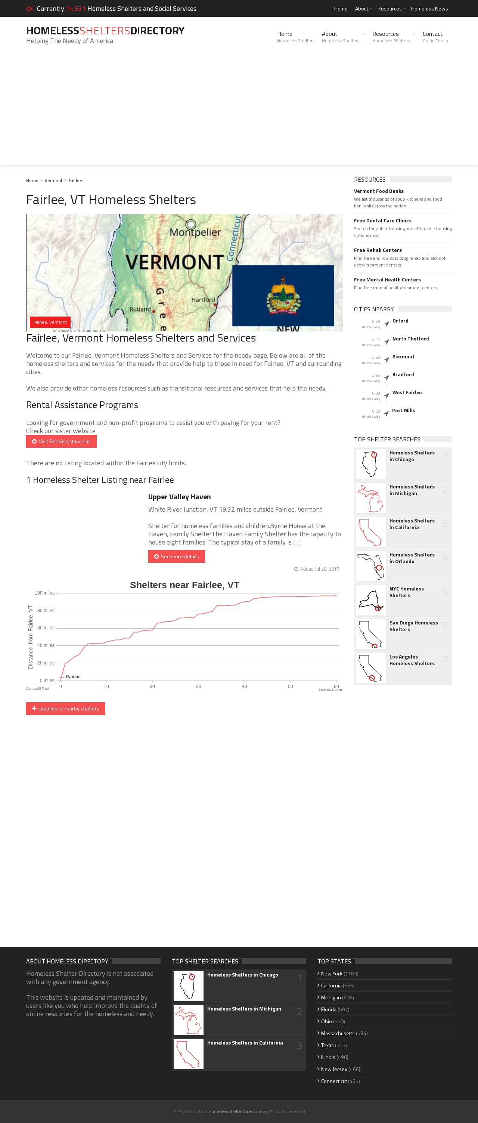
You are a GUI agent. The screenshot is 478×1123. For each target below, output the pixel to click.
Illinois (328, 1057)
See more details (179, 556)
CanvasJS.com (330, 690)
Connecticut (334, 1081)
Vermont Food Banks (379, 191)
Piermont (403, 356)
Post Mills (403, 410)
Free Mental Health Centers (387, 279)
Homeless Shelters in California (412, 524)
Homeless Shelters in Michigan (412, 490)
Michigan (331, 997)
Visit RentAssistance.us (64, 441)
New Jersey (334, 1069)
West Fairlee (407, 392)
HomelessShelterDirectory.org (238, 1111)
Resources (390, 8)
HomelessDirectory (105, 30)
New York (331, 973)
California (331, 985)
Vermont (53, 180)
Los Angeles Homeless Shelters (412, 660)
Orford (400, 320)
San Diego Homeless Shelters (413, 626)
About (361, 8)
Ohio (326, 1021)
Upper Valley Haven (179, 496)
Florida (328, 1009)
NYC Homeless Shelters (406, 592)
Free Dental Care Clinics (383, 220)
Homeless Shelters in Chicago (412, 456)
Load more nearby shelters (67, 708)
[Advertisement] (239, 113)
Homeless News (429, 8)
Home (341, 8)
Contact (435, 36)
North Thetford (410, 338)
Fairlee (75, 180)
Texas (327, 1045)
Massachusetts (338, 1033)
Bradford (403, 374)
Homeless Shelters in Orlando (412, 558)
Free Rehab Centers (378, 250)
